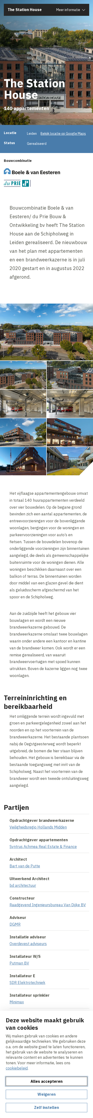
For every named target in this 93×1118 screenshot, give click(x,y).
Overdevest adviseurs (28, 943)
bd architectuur (23, 885)
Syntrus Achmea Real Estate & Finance (43, 846)
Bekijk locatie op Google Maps (63, 133)
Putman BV (19, 963)
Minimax (17, 1002)
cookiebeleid (17, 1068)
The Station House (25, 9)
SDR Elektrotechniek (27, 982)
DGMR (15, 924)
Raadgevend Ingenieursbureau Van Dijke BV (48, 904)
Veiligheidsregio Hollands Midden (38, 827)
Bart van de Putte (25, 866)
